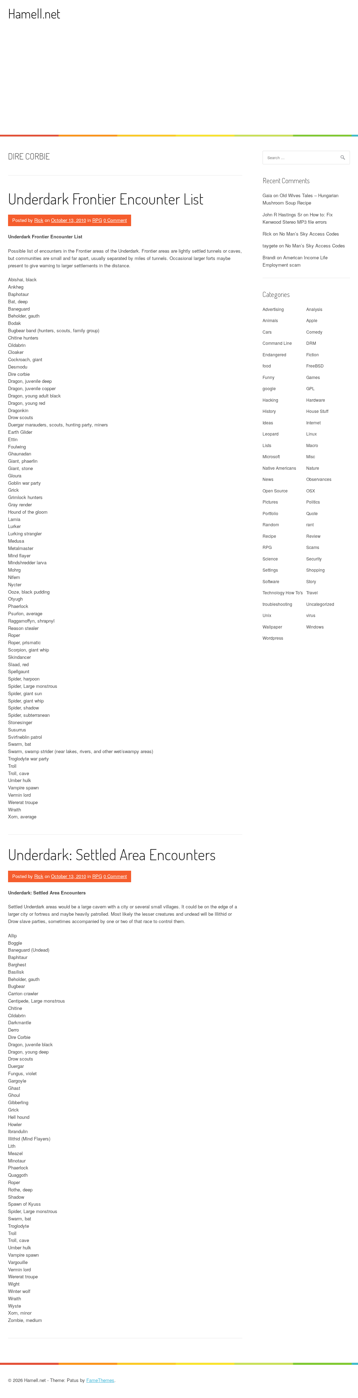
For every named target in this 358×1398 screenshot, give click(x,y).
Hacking (270, 400)
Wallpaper (272, 627)
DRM (311, 343)
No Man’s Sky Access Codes (309, 233)
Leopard (271, 434)
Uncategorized (320, 604)
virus (310, 615)
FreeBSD (315, 366)
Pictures (270, 502)
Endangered (274, 354)
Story (311, 581)
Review (313, 536)
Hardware (315, 400)
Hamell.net (34, 13)
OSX (310, 490)
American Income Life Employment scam (295, 261)
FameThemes (100, 1380)
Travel (312, 592)
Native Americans (279, 468)
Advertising (273, 309)
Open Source (275, 490)
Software (271, 581)
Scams (312, 547)
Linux (311, 434)
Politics (313, 502)
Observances (318, 479)
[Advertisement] (179, 82)
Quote (312, 513)
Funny (268, 377)
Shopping (315, 570)
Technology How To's (283, 592)
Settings (270, 570)
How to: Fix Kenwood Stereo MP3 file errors (298, 218)
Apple (311, 320)
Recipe (269, 536)
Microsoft (271, 456)
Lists (267, 445)
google (269, 388)
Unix (267, 615)
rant (310, 524)
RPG (97, 220)
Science (270, 559)
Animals (270, 320)
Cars (267, 332)
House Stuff (317, 411)
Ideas (268, 422)
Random (271, 524)
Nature (312, 468)
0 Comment (115, 220)
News (268, 479)
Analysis (314, 309)
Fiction (312, 354)
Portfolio (270, 513)
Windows (315, 627)
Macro (312, 445)
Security (314, 559)
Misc (310, 456)
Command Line (277, 343)
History (269, 411)
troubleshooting (277, 604)
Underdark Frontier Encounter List (105, 198)
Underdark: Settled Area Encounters (112, 854)
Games (313, 377)
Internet (313, 422)
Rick (38, 220)
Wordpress (273, 638)
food (267, 366)
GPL (310, 388)
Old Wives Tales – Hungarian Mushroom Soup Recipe (300, 199)
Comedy (314, 332)
